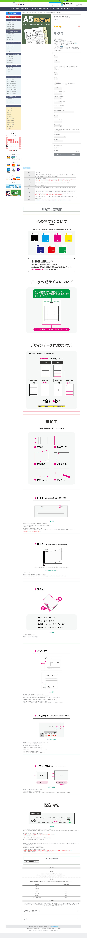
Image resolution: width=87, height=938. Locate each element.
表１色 (55, 64)
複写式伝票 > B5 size (10, 26)
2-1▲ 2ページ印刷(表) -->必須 (59, 101)
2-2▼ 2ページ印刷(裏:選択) (59, 105)
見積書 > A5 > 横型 (10, 124)
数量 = (55, 148)
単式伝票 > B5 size (10, 60)
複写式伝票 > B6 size (10, 28)
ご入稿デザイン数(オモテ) (59, 87)
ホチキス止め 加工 (57, 124)
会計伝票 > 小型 (9, 116)
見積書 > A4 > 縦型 (10, 118)
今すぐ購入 (73, 154)
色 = (54, 147)
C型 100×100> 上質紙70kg (11, 87)
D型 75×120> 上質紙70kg (11, 91)
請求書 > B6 (9, 114)
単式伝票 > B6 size (10, 62)
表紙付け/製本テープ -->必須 (59, 110)
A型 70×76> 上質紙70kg (11, 79)
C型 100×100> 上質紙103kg (11, 89)
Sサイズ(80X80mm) (10, 98)
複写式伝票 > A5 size (10, 24)
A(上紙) (55, 72)
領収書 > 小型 (9, 108)
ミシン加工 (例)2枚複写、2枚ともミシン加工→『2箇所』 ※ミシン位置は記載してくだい (66, 130)
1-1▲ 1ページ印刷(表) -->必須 (59, 91)
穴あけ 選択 (56, 115)
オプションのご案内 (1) (32, 911)
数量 (55, 55)
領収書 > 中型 (9, 110)
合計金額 (56, 150)
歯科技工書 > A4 (10, 126)
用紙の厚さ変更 (57, 134)
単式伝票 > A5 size (10, 58)
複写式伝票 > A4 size (10, 22)
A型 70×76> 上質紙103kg (11, 81)
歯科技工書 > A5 (10, 128)
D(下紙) (55, 77)
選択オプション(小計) (58, 145)
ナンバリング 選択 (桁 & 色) (59, 119)
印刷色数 (55, 60)
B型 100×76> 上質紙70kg (11, 83)
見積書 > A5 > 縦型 (10, 122)
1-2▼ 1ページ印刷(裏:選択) (59, 96)
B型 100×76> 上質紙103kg (11, 85)
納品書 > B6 (9, 112)
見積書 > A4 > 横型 (10, 120)
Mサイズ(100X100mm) (11, 100)
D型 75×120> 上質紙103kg (11, 93)
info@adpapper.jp (54, 926)
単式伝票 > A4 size (10, 56)
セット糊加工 (56, 139)
